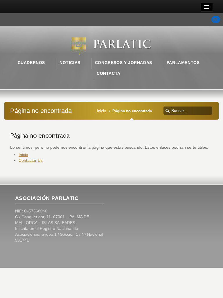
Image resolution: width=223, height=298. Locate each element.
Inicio (101, 111)
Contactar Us (31, 160)
